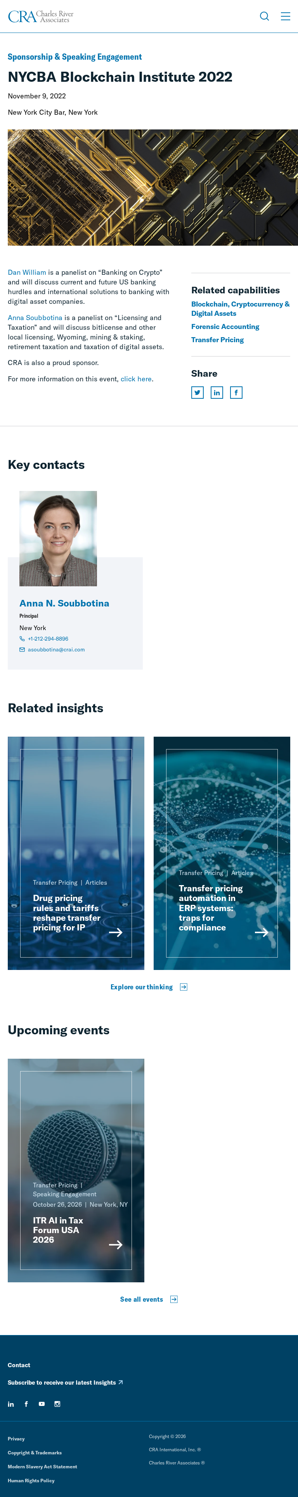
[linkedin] (11, 1404)
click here (136, 378)
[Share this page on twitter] (197, 392)
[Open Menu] (285, 16)
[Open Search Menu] (264, 16)
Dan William (27, 272)
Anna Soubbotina (35, 317)
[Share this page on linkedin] (217, 392)
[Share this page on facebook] (236, 392)
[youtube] (42, 1404)
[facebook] (26, 1404)
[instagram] (57, 1404)
